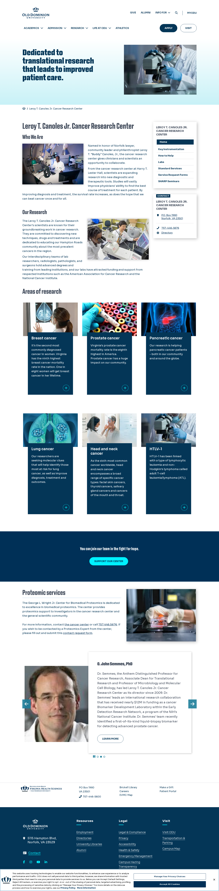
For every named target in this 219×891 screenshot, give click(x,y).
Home (163, 142)
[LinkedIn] (46, 862)
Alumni (146, 12)
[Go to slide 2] (101, 757)
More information (86, 888)
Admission (55, 28)
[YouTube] (38, 862)
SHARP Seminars (168, 181)
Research (77, 28)
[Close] (214, 879)
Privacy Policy (67, 888)
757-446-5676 (170, 228)
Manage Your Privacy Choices (169, 876)
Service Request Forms (173, 174)
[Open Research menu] (87, 28)
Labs (161, 162)
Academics (31, 28)
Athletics (122, 28)
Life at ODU (100, 28)
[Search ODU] (176, 13)
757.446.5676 (107, 624)
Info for (161, 12)
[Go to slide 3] (104, 757)
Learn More (110, 738)
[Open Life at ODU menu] (109, 28)
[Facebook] (24, 862)
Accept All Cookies (170, 884)
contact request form (77, 633)
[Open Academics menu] (42, 28)
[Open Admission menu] (65, 28)
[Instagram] (30, 862)
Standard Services (170, 168)
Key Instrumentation (171, 149)
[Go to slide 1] (98, 757)
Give (133, 12)
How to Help (166, 155)
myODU (192, 12)
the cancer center (77, 624)
